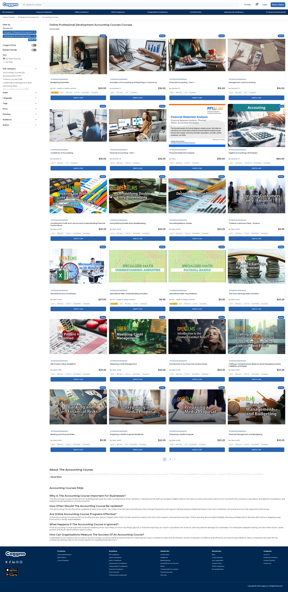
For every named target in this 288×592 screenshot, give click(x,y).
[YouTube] (17, 562)
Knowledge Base (218, 569)
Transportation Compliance (157, 12)
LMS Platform (61, 557)
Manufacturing (165, 560)
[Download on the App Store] (16, 570)
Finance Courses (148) (12, 79)
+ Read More (56, 477)
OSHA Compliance (118, 12)
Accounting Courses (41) (14, 72)
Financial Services (166, 572)
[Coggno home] (10, 4)
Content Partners (269, 560)
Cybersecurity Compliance (234, 12)
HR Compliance (8, 12)
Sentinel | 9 (116, 88)
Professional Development (276, 12)
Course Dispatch (63, 560)
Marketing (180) (10, 86)
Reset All (32, 40)
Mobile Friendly (18, 50)
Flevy (174, 159)
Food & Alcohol (195, 12)
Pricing (247, 4)
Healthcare (164, 557)
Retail (162, 566)
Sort (5, 55)
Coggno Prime (18, 45)
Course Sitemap (217, 557)
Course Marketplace (64, 555)
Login (264, 4)
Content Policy (217, 563)
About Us (266, 555)
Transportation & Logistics (169, 569)
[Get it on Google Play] (16, 574)
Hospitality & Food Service (169, 563)
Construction (164, 555)
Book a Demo (278, 4)
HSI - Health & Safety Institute (64, 88)
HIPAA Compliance (82, 12)
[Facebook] (9, 562)
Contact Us (267, 563)
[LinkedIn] (13, 562)
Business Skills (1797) (12, 76)
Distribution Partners (270, 557)
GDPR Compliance (218, 566)
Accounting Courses (50, 17)
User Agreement (217, 560)
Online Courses (9, 17)
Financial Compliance (44, 12)
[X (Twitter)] (6, 562)
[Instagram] (21, 562)
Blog (213, 555)
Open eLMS (57, 229)
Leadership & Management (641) (17, 83)
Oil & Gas (163, 575)
